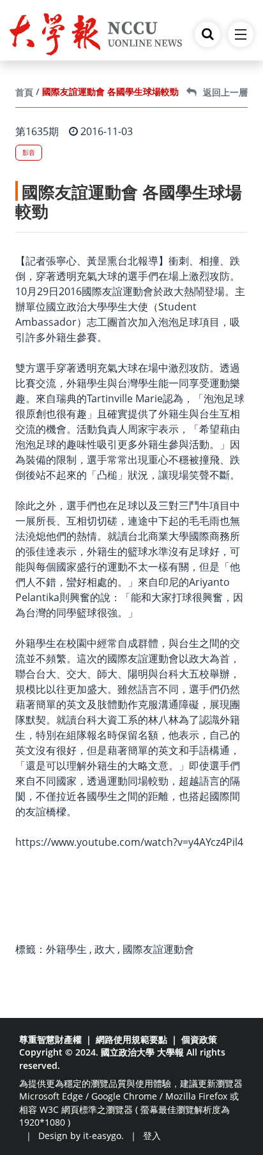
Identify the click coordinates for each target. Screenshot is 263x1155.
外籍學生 (66, 949)
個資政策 (199, 1039)
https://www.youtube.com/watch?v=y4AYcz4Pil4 (129, 842)
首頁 (24, 92)
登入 (152, 1136)
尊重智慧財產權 (50, 1039)
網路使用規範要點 (131, 1039)
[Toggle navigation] (240, 34)
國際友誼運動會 (158, 949)
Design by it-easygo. (81, 1136)
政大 (104, 949)
